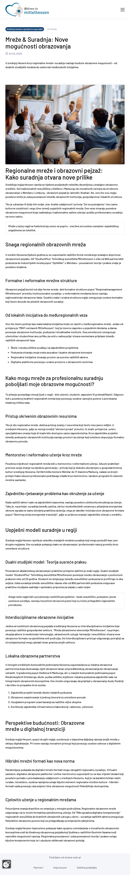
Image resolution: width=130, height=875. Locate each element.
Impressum (60, 867)
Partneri (38, 867)
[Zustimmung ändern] (7, 864)
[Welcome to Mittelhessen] (27, 10)
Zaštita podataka (87, 867)
